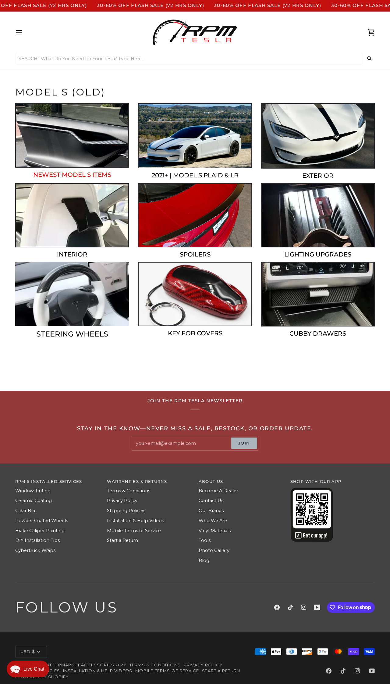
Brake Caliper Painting (40, 530)
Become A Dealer (218, 491)
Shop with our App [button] (315, 481)
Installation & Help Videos (135, 520)
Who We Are (213, 520)
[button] (28, 669)
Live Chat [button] (33, 669)
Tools (205, 540)
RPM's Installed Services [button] (48, 481)
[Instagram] (303, 607)
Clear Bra (25, 510)
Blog (204, 560)
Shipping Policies (126, 510)
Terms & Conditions (128, 491)
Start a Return (122, 540)
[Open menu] (24, 32)
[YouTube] (317, 607)
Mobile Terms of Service (134, 530)
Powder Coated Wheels (41, 520)
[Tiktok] (290, 607)
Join (244, 443)
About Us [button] (211, 481)
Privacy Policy (122, 500)
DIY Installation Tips (37, 540)
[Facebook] (277, 607)
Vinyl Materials (215, 530)
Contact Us (211, 500)
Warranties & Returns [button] (137, 481)
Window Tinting (33, 491)
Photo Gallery (214, 550)
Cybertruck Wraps (35, 550)
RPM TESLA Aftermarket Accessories (67, 664)
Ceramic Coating (33, 500)
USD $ (27, 651)
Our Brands (211, 510)
